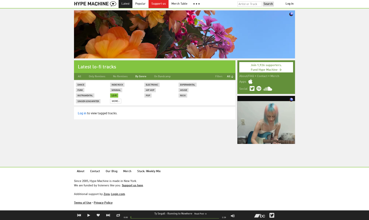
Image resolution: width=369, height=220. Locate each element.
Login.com (118, 194)
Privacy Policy (103, 202)
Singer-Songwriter (88, 101)
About (80, 171)
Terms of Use (82, 202)
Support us (158, 3)
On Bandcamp (162, 76)
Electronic (152, 84)
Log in (290, 3)
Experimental (187, 84)
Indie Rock (117, 84)
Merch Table (179, 3)
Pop (148, 95)
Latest (125, 3)
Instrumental (85, 95)
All (79, 76)
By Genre (140, 76)
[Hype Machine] (96, 4)
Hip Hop (150, 90)
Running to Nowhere (179, 213)
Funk (80, 90)
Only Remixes (97, 76)
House (183, 90)
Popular (140, 3)
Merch (274, 76)
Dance (80, 84)
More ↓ (116, 101)
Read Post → (200, 214)
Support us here (132, 185)
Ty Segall (159, 213)
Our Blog (111, 171)
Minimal (116, 90)
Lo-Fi (114, 95)
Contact (262, 76)
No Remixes (120, 76)
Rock (183, 95)
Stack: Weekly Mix (149, 171)
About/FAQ (246, 76)
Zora (107, 194)
